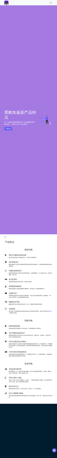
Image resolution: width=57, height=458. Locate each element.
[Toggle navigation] (51, 2)
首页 (5, 237)
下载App (8, 129)
